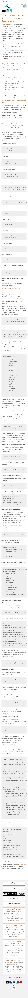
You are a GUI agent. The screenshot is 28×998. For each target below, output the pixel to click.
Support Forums (23, 4)
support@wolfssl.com (19, 299)
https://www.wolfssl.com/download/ (10, 288)
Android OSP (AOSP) (6, 24)
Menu (6, 1)
